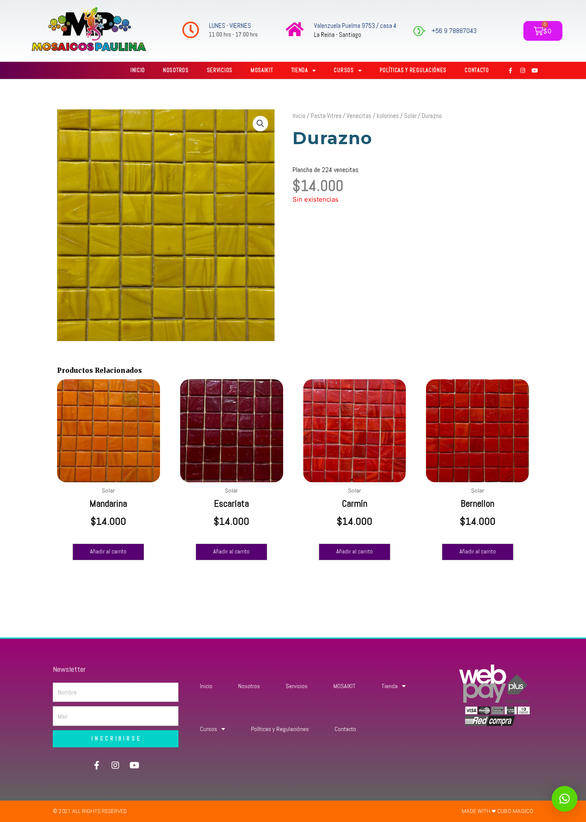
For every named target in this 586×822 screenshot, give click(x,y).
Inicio (137, 70)
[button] (260, 123)
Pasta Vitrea (326, 116)
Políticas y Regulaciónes (413, 70)
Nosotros (176, 70)
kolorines (388, 116)
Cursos (343, 70)
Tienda (299, 70)
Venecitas (359, 116)
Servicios (220, 70)
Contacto (477, 70)
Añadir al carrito (108, 551)
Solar (410, 116)
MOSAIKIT (262, 70)
